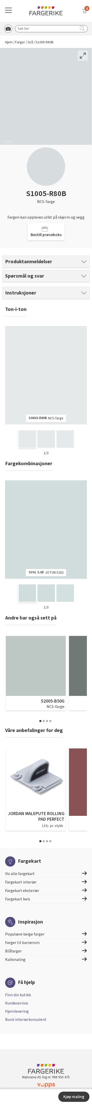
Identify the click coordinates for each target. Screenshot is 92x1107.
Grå (30, 42)
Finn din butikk (18, 995)
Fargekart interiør (21, 882)
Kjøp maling (73, 1097)
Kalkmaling (15, 959)
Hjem (9, 42)
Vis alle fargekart (20, 874)
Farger (20, 42)
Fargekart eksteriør (22, 890)
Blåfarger (13, 951)
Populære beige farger (24, 934)
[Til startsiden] (46, 11)
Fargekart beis (17, 899)
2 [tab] (44, 721)
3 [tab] (47, 721)
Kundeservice (16, 1003)
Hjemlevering (17, 1011)
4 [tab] (50, 721)
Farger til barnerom (22, 943)
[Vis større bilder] (83, 55)
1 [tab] (40, 721)
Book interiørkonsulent (26, 1019)
